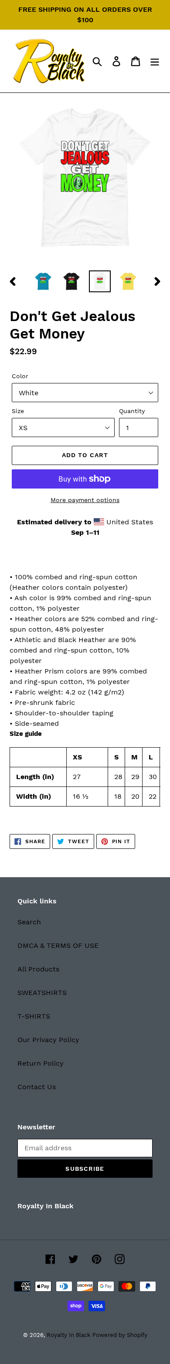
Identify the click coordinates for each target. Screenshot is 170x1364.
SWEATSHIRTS (42, 992)
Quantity (132, 410)
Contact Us (36, 1087)
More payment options (85, 499)
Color (20, 376)
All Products (38, 969)
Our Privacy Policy (48, 1040)
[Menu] (154, 61)
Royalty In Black (68, 1335)
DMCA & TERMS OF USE (58, 945)
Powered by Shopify (119, 1335)
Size (18, 410)
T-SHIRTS (33, 1016)
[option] (43, 281)
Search (29, 922)
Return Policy (40, 1063)
